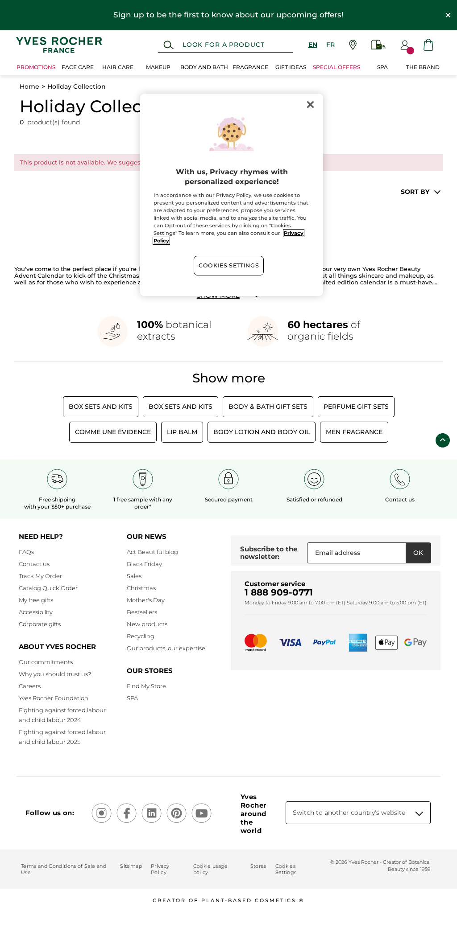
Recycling (140, 636)
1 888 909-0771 (279, 592)
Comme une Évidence (113, 432)
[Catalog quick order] (378, 45)
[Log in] (404, 45)
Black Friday (144, 563)
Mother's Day (146, 599)
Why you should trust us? (55, 673)
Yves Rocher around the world (253, 813)
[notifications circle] (410, 50)
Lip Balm (182, 432)
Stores (258, 866)
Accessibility (36, 612)
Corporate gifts (40, 624)
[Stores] (353, 45)
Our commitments (46, 661)
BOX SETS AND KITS (180, 406)
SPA (132, 698)
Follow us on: (49, 813)
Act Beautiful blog (152, 551)
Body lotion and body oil (261, 432)
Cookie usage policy (210, 869)
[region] (231, 195)
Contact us (34, 563)
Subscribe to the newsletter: (268, 553)
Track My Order (40, 575)
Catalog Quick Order (48, 587)
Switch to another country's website (349, 813)
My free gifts (36, 599)
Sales (134, 575)
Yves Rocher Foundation (53, 698)
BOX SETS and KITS (101, 406)
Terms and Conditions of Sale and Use (63, 869)
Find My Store (146, 686)
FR (330, 44)
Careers (30, 686)
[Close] (310, 104)
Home (29, 86)
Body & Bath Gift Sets (267, 406)
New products (147, 624)
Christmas (141, 587)
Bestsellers (142, 612)
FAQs (26, 551)
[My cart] (428, 44)
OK (418, 553)
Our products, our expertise (166, 648)
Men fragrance (354, 432)
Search (168, 45)
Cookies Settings (229, 265)
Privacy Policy (160, 869)
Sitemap (130, 866)
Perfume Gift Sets (356, 406)
